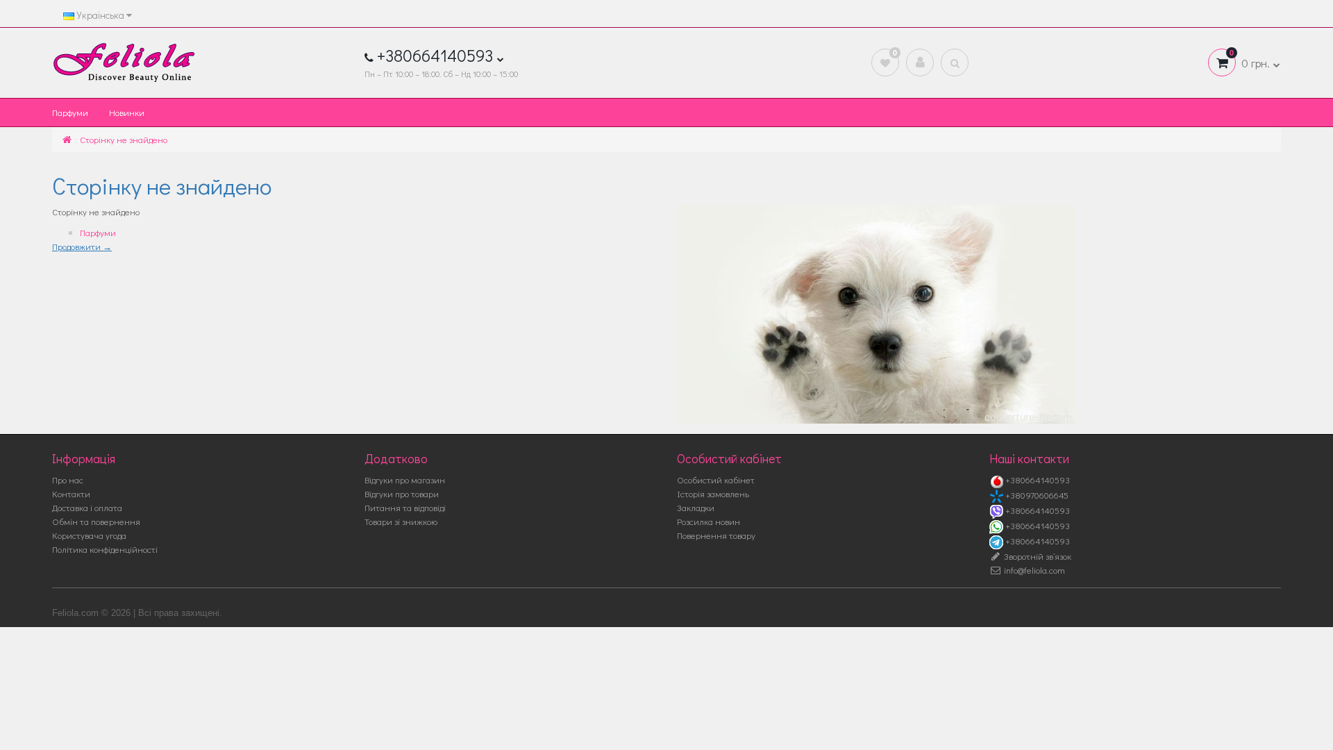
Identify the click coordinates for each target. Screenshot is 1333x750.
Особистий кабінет (716, 479)
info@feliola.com (1033, 570)
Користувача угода (89, 535)
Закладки (695, 507)
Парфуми (70, 112)
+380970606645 (1035, 495)
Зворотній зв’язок (1036, 556)
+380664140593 (1036, 479)
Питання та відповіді (405, 507)
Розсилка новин (708, 521)
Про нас (67, 479)
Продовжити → (82, 246)
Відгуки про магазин (404, 479)
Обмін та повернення (96, 521)
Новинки (126, 112)
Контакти (71, 493)
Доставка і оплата (87, 507)
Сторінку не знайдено (123, 139)
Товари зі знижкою (400, 521)
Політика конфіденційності (105, 549)
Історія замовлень (713, 493)
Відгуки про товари (401, 493)
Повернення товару (716, 535)
